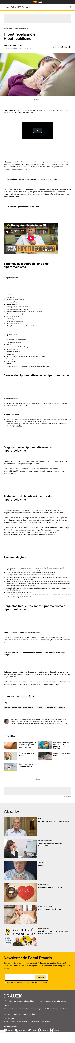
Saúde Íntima (16, 1014)
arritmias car (10, 535)
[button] (54, 47)
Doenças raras (30, 1009)
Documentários (34, 1021)
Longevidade (57, 1009)
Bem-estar (7, 1009)
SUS (33, 1014)
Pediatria (66, 1009)
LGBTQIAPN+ (47, 1009)
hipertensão (25, 535)
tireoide (8, 162)
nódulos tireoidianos (11, 196)
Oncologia (7, 1014)
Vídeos (18, 1021)
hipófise (19, 426)
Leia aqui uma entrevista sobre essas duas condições (38, 179)
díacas (17, 535)
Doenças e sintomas (18, 1009)
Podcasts (25, 1021)
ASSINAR (41, 977)
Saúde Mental (26, 1014)
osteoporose (50, 535)
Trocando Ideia (45, 1021)
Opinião (12, 1021)
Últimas (6, 1021)
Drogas (39, 1009)
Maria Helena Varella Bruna (13, 45)
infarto (41, 535)
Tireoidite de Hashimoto (14, 403)
